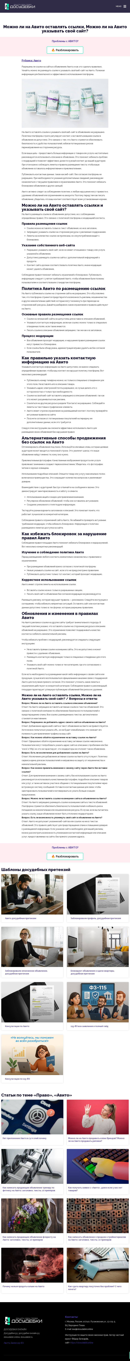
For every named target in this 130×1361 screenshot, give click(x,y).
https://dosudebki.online (81, 1342)
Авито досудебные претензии (20, 918)
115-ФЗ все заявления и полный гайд (89, 1026)
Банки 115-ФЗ (17, 1343)
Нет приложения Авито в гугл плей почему (24, 1138)
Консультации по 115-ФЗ (17, 1079)
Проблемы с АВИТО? (65, 41)
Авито (37, 60)
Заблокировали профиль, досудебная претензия (96, 918)
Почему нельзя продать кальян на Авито (23, 1286)
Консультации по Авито (17, 1026)
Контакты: (71, 1316)
